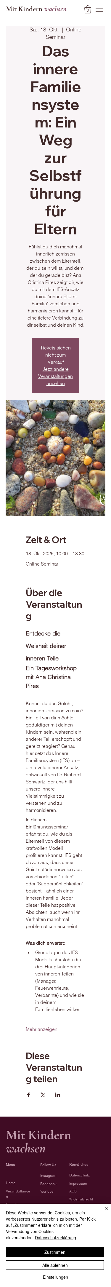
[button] (87, 9)
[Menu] (99, 10)
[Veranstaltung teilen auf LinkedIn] (57, 1095)
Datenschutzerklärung (55, 1237)
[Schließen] (103, 1212)
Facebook (48, 1184)
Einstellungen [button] (55, 1277)
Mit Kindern (36, 8)
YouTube (47, 1191)
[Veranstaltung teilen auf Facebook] (28, 1095)
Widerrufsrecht (81, 1199)
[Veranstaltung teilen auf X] (43, 1095)
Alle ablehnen (55, 1265)
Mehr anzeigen (41, 1029)
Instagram (48, 1175)
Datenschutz (79, 1175)
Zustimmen (54, 1252)
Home (11, 1183)
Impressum (78, 1183)
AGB (73, 1191)
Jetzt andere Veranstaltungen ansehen (55, 376)
